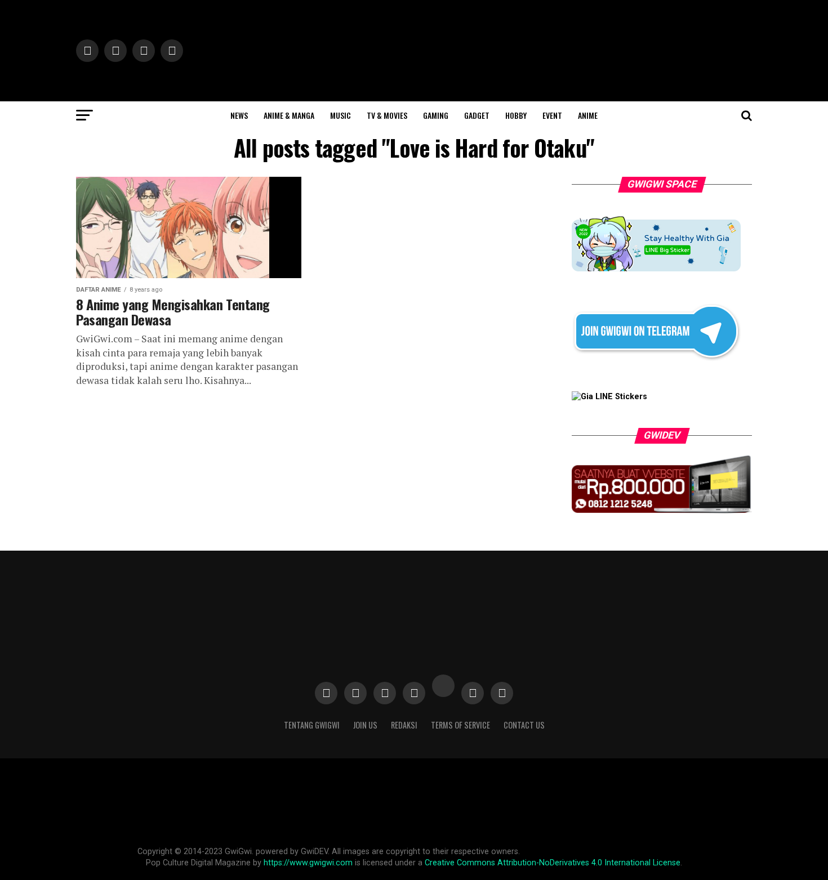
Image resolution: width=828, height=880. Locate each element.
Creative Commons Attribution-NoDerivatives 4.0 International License (552, 863)
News (239, 115)
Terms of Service (460, 725)
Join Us (365, 725)
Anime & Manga (289, 115)
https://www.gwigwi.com (308, 863)
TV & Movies (387, 115)
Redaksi (404, 725)
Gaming (435, 115)
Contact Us (524, 725)
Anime (588, 115)
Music (340, 115)
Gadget (476, 115)
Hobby (516, 115)
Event (552, 115)
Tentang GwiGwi (312, 725)
